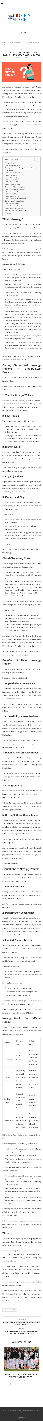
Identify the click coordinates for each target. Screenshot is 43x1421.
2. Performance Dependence (16, 206)
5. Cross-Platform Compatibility (17, 198)
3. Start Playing (12, 177)
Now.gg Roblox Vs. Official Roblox (16, 210)
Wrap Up (8, 213)
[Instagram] (25, 32)
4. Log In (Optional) (14, 179)
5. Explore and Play (13, 182)
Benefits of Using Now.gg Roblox (16, 187)
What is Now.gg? (10, 163)
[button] (6, 1366)
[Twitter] (21, 32)
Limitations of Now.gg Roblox (15, 201)
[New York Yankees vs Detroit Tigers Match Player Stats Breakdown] (21, 1359)
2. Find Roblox (12, 175)
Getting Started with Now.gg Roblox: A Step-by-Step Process (20, 169)
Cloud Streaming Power (13, 184)
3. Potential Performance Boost (17, 194)
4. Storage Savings (13, 196)
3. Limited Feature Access (15, 208)
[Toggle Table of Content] (35, 160)
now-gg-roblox (9, 1310)
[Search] (40, 3)
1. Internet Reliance (13, 203)
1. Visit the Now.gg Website (16, 172)
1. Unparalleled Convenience (16, 189)
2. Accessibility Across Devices (16, 191)
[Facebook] (17, 32)
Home (4, 42)
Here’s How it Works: (14, 165)
